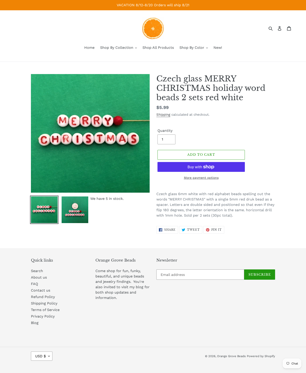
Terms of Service (45, 310)
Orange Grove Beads (231, 356)
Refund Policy (43, 297)
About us (39, 277)
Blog (35, 323)
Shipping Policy (44, 303)
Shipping (163, 115)
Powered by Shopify (261, 356)
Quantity (164, 130)
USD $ (40, 356)
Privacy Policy (43, 316)
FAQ (34, 284)
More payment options (201, 177)
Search (37, 271)
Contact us (40, 290)
